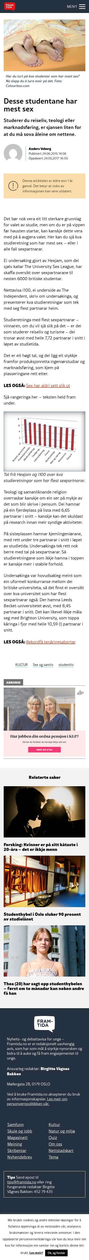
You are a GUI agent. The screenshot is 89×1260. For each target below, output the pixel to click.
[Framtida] (10, 6)
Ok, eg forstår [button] (56, 1253)
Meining (14, 1144)
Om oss (55, 1144)
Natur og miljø (62, 1131)
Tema (53, 1157)
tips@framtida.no (21, 1182)
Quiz (53, 1137)
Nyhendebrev (19, 1157)
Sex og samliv (43, 664)
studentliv (66, 664)
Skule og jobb (19, 1131)
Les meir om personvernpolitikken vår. (37, 1101)
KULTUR (21, 664)
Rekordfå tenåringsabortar (51, 642)
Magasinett (17, 1137)
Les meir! (36, 1252)
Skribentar (16, 1150)
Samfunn (15, 1124)
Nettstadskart (61, 1150)
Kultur (54, 1124)
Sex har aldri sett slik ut (48, 385)
